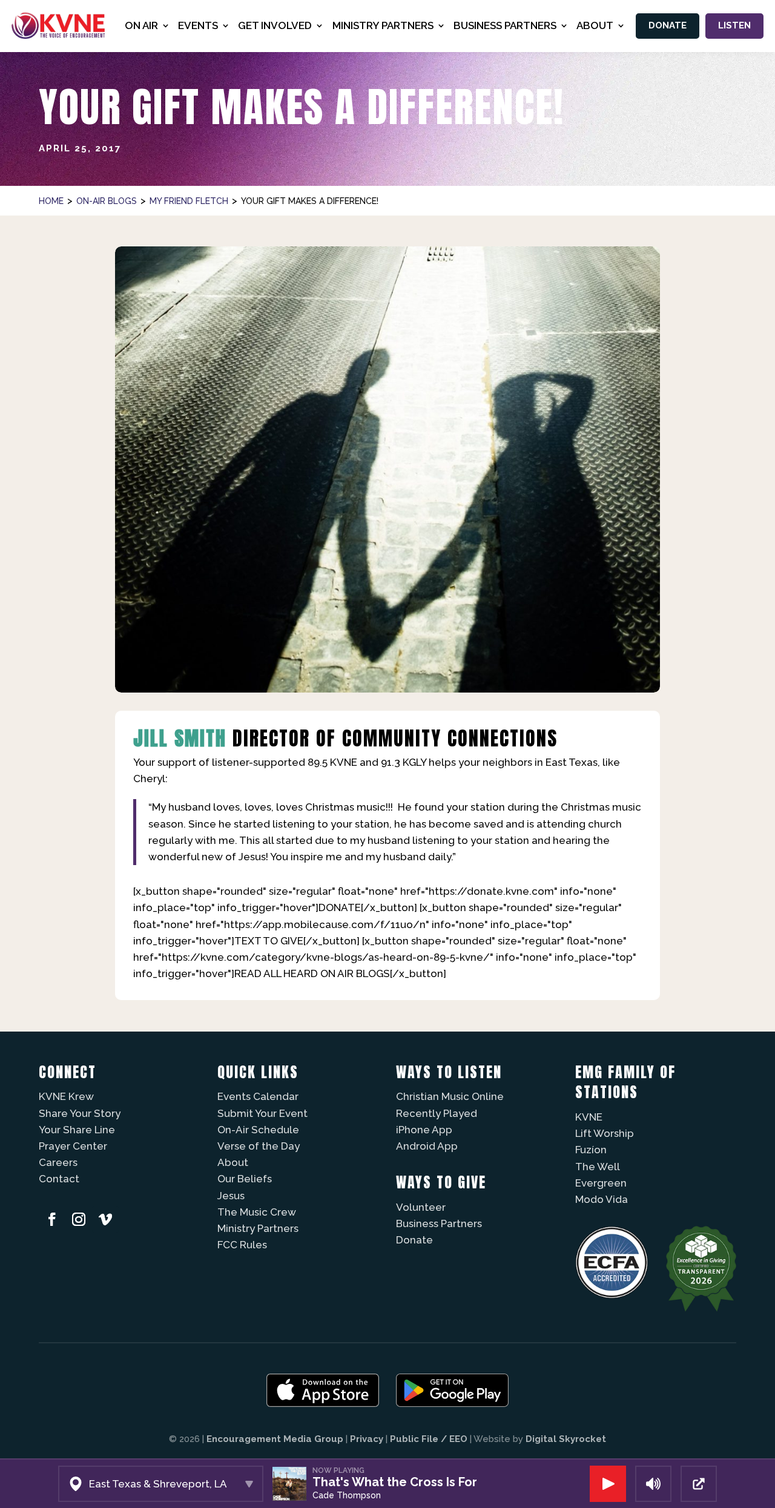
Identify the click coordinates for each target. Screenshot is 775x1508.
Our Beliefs (244, 1179)
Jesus (231, 1196)
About (232, 1162)
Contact (59, 1179)
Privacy (366, 1439)
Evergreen (601, 1183)
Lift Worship (604, 1133)
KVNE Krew (66, 1096)
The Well (597, 1167)
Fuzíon (591, 1150)
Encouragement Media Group (274, 1439)
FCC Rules (242, 1245)
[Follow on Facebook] (52, 1219)
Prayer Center (73, 1146)
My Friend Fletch (189, 201)
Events (198, 25)
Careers (58, 1162)
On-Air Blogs (106, 201)
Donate (667, 25)
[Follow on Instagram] (78, 1219)
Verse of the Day (258, 1146)
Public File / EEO (428, 1439)
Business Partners (439, 1223)
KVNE (588, 1117)
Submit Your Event (262, 1113)
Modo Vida (601, 1199)
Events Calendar (257, 1096)
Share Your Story (79, 1113)
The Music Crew (256, 1212)
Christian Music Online (450, 1096)
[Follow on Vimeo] (105, 1219)
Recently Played (436, 1113)
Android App (427, 1146)
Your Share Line (77, 1130)
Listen (734, 25)
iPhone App (424, 1130)
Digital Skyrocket (566, 1439)
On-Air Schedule (258, 1130)
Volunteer (421, 1207)
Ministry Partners (257, 1228)
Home (51, 201)
